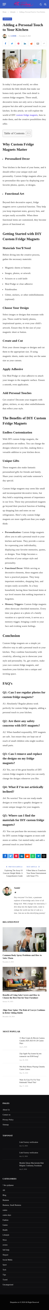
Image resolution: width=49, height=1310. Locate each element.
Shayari (5, 1255)
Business (6, 1200)
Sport (5, 1265)
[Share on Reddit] (31, 43)
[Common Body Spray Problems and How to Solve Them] (24, 939)
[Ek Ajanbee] (23, 4)
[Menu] (4, 4)
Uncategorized (8, 1285)
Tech (4, 1270)
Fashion (5, 1220)
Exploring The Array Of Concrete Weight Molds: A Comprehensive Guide (13, 873)
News (5, 1240)
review (5, 1245)
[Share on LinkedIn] (25, 43)
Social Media (7, 1260)
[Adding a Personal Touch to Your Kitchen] (24, 63)
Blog (4, 1195)
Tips (4, 1275)
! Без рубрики (8, 1185)
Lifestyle (7, 19)
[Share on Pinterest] (18, 43)
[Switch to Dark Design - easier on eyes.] (40, 4)
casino (5, 1210)
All (4, 1190)
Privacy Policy (8, 1120)
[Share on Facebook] (5, 43)
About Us (6, 1110)
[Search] (45, 4)
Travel (5, 1280)
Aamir (13, 36)
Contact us (6, 1115)
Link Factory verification (28, 1142)
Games (5, 1225)
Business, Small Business (12, 1205)
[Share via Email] (38, 43)
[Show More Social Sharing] (43, 43)
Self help (6, 1250)
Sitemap (6, 1125)
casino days (7, 1215)
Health (5, 1230)
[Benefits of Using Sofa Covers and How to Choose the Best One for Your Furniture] (24, 979)
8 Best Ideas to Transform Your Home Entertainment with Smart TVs (36, 873)
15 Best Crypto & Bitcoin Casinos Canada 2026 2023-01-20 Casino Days (32, 1040)
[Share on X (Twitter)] (12, 43)
